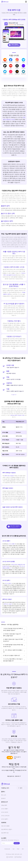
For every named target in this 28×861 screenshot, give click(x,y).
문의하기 (3, 798)
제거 (23, 849)
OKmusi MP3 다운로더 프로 (17, 415)
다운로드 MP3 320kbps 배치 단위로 (14, 19)
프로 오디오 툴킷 (5, 826)
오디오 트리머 (4, 812)
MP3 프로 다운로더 (9, 475)
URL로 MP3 (4, 805)
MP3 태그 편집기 (8, 604)
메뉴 (26, 1)
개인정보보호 (7, 849)
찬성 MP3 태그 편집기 (6, 829)
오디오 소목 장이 (5, 815)
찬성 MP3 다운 (4, 832)
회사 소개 (3, 795)
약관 (13, 849)
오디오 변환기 (11, 544)
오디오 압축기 (8, 583)
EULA (18, 849)
